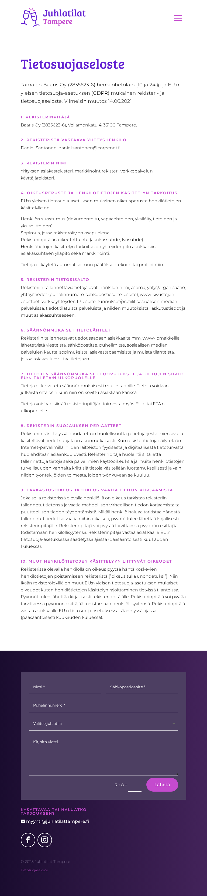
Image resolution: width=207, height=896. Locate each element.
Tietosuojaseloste (34, 870)
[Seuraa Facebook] (28, 840)
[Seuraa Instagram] (44, 840)
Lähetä (162, 784)
